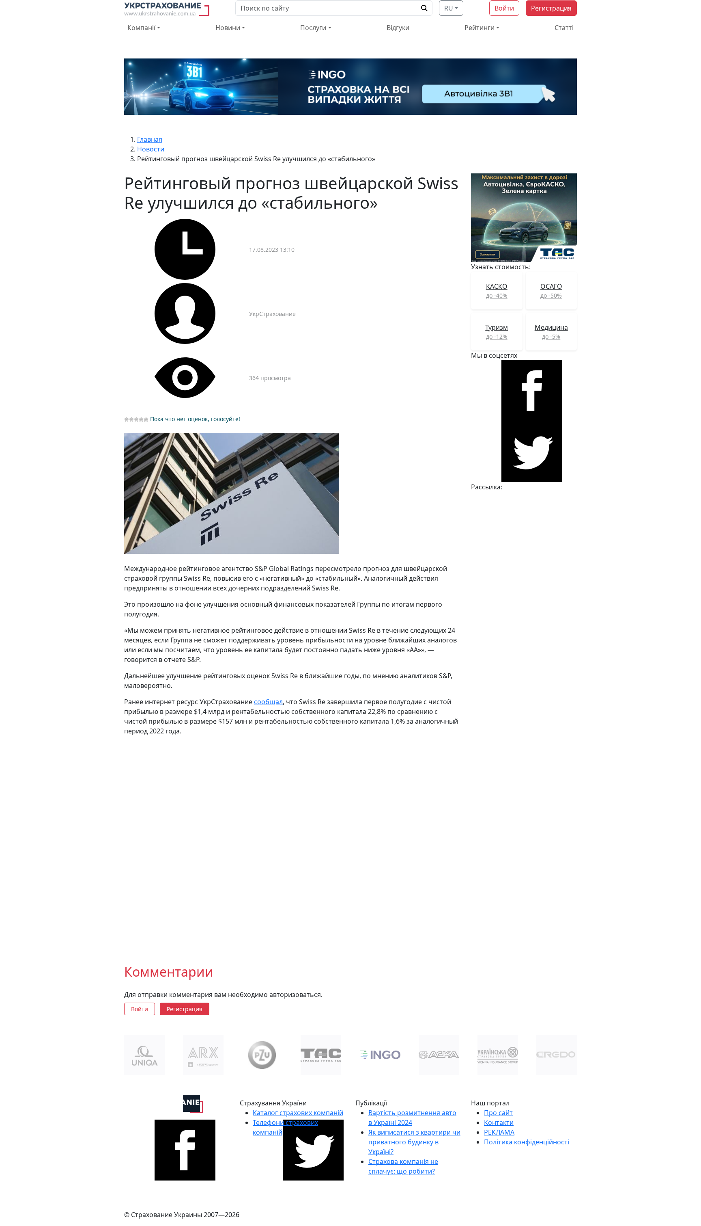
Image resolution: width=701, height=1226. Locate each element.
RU (448, 8)
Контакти (499, 1122)
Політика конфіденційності (526, 1141)
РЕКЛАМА (499, 1132)
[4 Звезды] (141, 419)
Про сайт (498, 1112)
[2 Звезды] (131, 419)
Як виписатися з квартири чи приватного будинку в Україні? (414, 1142)
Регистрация (551, 8)
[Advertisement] (292, 843)
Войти (504, 8)
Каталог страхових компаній (298, 1112)
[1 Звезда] (126, 419)
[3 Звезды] (136, 419)
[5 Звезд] (146, 419)
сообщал (268, 701)
